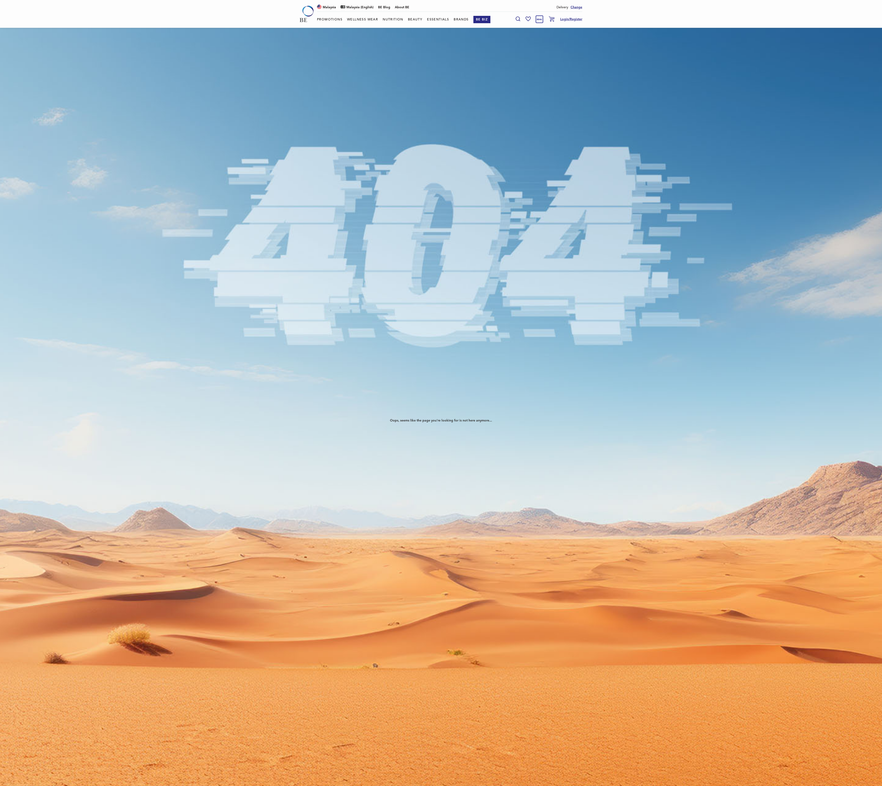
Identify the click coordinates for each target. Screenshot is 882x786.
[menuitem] (329, 19)
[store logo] (307, 14)
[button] (326, 7)
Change (576, 7)
